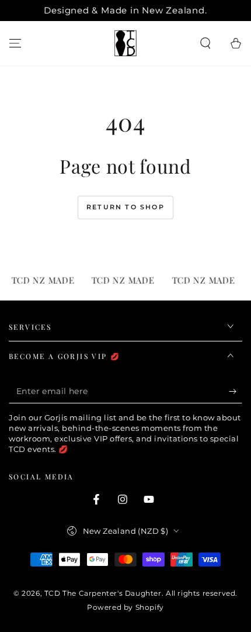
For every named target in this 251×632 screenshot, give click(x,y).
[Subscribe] (235, 392)
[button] (205, 43)
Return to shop (125, 207)
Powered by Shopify (125, 607)
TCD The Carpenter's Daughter (103, 593)
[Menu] (15, 43)
